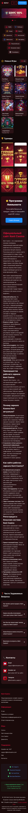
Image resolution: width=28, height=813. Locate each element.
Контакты (4, 758)
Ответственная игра (7, 720)
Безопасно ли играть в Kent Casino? (11, 642)
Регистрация (22, 2)
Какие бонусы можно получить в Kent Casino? (13, 633)
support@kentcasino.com (16, 665)
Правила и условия (7, 714)
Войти (14, 2)
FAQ (2, 755)
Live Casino (4, 736)
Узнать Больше (14, 220)
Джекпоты (4, 739)
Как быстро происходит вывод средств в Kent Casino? (13, 623)
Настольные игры (6, 733)
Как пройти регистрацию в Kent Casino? (13, 605)
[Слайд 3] (15, 20)
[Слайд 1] (12, 20)
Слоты (3, 730)
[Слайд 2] (14, 20)
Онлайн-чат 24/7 (6, 749)
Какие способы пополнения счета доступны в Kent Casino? (13, 614)
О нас (3, 711)
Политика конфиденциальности (11, 717)
